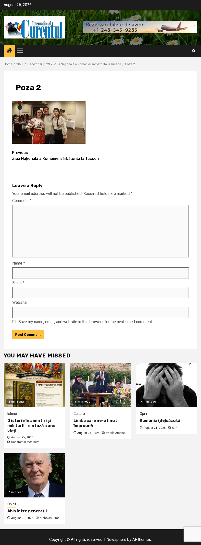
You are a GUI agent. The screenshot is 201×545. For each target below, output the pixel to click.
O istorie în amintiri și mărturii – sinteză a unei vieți (32, 425)
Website (19, 302)
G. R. (175, 428)
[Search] (194, 51)
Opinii (144, 414)
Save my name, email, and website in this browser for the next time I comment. (85, 321)
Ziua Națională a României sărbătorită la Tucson (55, 155)
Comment (21, 200)
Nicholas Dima (50, 518)
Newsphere (116, 539)
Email (18, 282)
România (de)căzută (160, 420)
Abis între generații (27, 511)
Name (18, 263)
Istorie (12, 414)
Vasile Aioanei (116, 433)
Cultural (80, 414)
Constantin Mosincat (25, 442)
